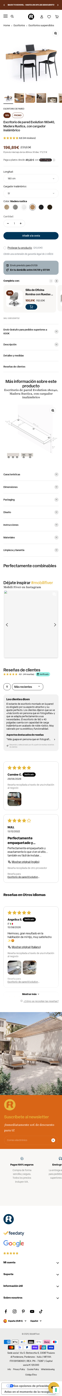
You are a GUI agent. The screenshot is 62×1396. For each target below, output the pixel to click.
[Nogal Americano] (49, 207)
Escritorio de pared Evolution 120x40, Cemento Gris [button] (23, 877)
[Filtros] (7, 686)
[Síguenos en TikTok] (41, 1311)
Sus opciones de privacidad (31, 1386)
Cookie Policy (33, 1369)
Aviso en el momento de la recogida (28, 1391)
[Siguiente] (58, 5)
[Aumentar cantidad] (20, 223)
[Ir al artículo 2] (19, 98)
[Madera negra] (41, 207)
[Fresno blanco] (24, 207)
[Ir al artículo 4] (41, 98)
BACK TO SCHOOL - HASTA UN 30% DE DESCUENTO (31, 4)
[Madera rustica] (32, 207)
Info (9, 1369)
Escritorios (19, 25)
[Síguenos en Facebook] (5, 1311)
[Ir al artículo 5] (52, 100)
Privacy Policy (19, 1369)
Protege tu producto (20, 247)
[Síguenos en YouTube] (32, 1311)
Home (6, 25)
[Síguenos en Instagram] (14, 1311)
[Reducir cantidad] (8, 223)
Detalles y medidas (13, 355)
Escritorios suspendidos (41, 25)
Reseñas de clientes (14, 366)
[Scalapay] (45, 160)
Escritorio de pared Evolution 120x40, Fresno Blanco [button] (23, 981)
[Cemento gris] (15, 207)
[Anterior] (4, 5)
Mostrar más (29, 994)
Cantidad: (8, 216)
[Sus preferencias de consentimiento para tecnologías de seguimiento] (56, 1390)
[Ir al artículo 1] (8, 98)
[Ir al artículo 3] (30, 98)
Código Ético (31, 1374)
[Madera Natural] (6, 207)
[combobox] (31, 178)
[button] (11, 138)
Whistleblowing (48, 1369)
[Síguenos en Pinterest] (23, 1311)
